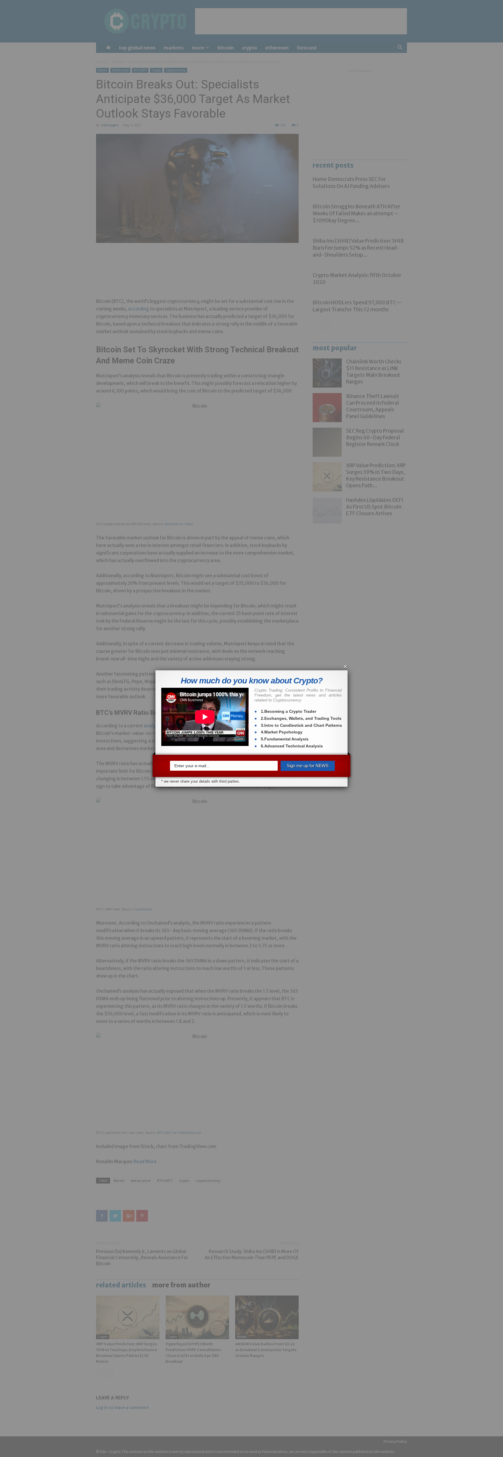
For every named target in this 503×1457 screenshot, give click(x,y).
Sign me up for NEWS (308, 765)
